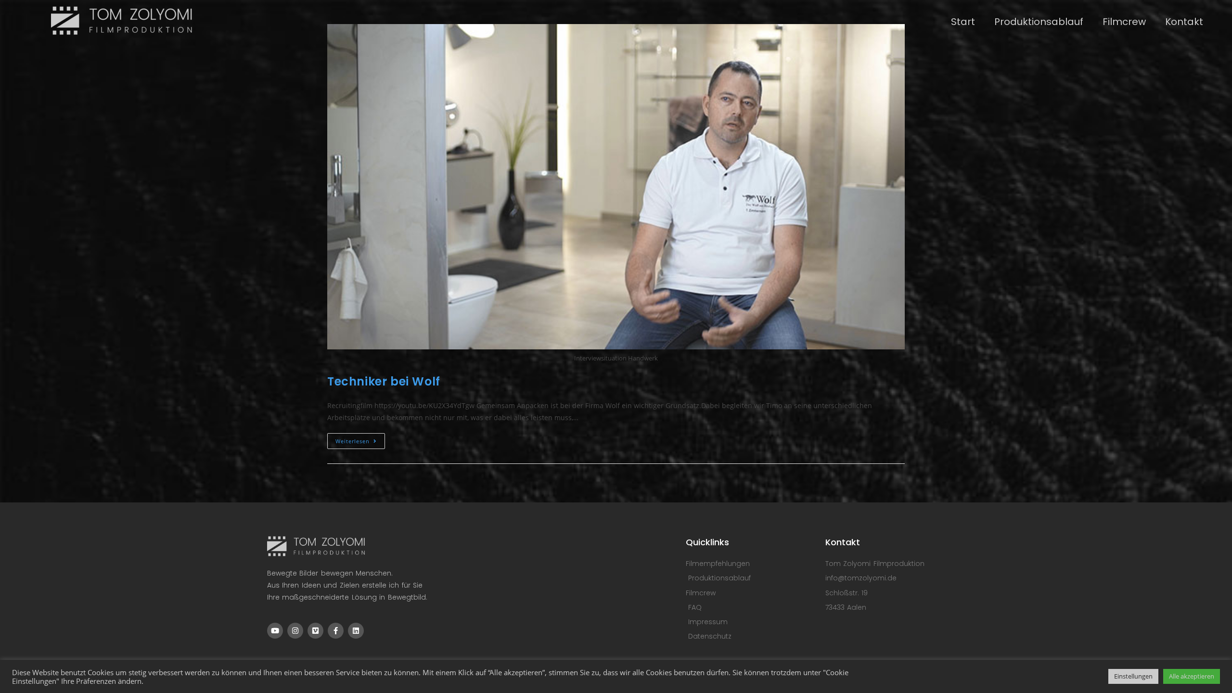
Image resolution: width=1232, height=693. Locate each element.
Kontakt (1184, 21)
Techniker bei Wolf (383, 381)
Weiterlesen (360, 439)
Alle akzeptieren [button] (1191, 676)
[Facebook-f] (336, 631)
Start (963, 21)
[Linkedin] (356, 631)
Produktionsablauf (1038, 21)
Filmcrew (1124, 21)
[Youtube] (275, 631)
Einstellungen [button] (1133, 676)
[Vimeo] (315, 631)
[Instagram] (295, 631)
